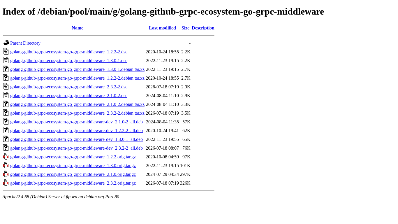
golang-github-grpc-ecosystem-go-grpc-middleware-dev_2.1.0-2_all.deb (76, 121)
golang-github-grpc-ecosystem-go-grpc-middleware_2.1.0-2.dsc (68, 95)
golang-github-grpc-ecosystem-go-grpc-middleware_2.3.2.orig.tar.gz (73, 183)
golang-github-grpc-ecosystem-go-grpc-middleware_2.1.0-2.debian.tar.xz (77, 104)
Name (77, 27)
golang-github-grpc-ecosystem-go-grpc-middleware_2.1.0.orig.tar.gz (73, 174)
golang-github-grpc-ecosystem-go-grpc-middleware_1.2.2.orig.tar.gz (73, 156)
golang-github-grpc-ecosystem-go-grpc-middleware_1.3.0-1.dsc (68, 60)
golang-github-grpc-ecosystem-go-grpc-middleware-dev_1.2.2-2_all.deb (76, 130)
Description (203, 27)
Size (185, 27)
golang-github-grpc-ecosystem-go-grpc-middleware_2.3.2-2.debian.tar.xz (77, 113)
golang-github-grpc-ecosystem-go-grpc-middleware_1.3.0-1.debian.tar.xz (77, 69)
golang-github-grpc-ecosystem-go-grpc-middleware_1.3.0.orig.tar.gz (73, 165)
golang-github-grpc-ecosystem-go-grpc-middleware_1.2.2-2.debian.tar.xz (77, 78)
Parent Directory (25, 43)
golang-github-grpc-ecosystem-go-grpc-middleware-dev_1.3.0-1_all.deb (76, 139)
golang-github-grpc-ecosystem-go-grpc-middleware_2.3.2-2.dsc (68, 86)
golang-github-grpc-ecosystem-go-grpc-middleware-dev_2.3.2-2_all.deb (76, 148)
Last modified (162, 27)
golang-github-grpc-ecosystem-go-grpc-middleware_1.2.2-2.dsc (68, 51)
